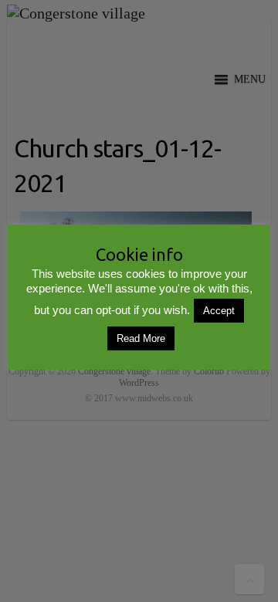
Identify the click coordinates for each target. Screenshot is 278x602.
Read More (141, 338)
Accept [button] (219, 310)
